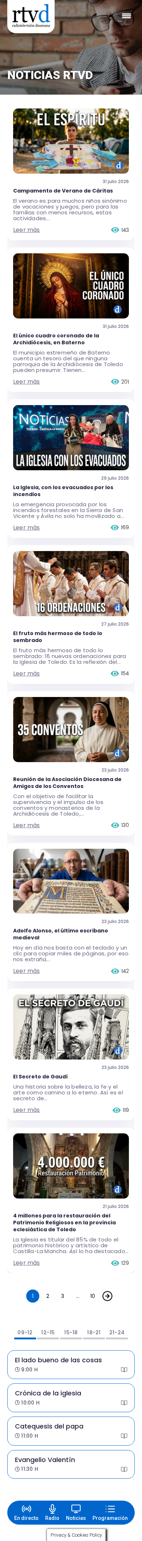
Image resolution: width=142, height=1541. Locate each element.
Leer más (26, 230)
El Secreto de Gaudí (40, 1076)
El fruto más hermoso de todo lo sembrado (57, 637)
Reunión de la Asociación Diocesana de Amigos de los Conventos (67, 783)
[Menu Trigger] (126, 15)
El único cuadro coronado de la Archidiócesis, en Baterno (56, 339)
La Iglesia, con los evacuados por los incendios (63, 491)
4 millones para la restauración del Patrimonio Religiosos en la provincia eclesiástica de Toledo (64, 1222)
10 (92, 1296)
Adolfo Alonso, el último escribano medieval (60, 934)
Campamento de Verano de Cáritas (63, 190)
